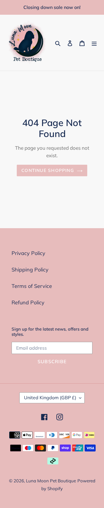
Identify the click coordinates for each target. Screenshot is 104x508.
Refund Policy (28, 302)
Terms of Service (32, 286)
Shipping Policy (30, 269)
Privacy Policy (28, 253)
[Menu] (94, 43)
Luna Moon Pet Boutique (51, 480)
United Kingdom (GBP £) (50, 397)
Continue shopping (47, 170)
